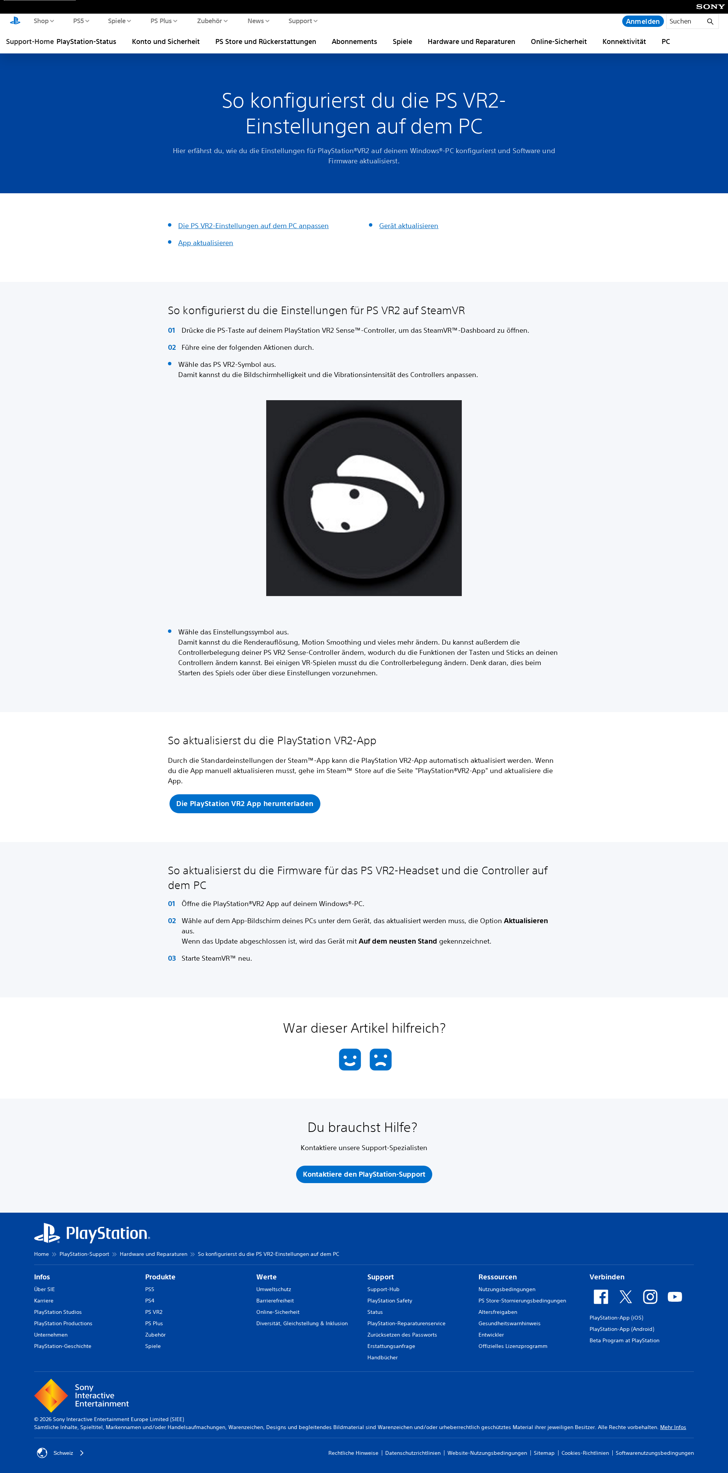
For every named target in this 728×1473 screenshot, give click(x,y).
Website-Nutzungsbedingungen (487, 1453)
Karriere (43, 1300)
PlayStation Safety (389, 1300)
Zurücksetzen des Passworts (402, 1334)
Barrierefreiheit (275, 1300)
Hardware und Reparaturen (471, 41)
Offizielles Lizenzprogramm (513, 1346)
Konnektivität (624, 41)
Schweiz (63, 1453)
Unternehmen (50, 1334)
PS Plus (161, 20)
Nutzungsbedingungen (507, 1289)
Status (375, 1312)
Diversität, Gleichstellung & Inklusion (302, 1323)
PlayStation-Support (84, 1254)
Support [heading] (380, 1277)
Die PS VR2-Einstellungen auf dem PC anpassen (253, 225)
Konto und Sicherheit (166, 41)
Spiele (117, 20)
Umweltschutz (273, 1289)
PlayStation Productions (63, 1323)
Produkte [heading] (160, 1277)
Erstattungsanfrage (391, 1346)
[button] (245, 804)
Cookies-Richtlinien (585, 1453)
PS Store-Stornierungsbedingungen (522, 1300)
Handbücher (382, 1357)
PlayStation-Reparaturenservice (406, 1323)
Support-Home (30, 41)
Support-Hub (383, 1289)
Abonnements (354, 41)
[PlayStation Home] (15, 21)
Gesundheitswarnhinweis (510, 1323)
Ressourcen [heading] (498, 1277)
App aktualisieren (205, 242)
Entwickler (491, 1334)
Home (41, 1254)
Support (300, 20)
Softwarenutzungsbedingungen (655, 1453)
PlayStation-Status (86, 41)
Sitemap (544, 1453)
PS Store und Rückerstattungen (265, 41)
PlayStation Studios (58, 1312)
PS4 (149, 1300)
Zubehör (209, 20)
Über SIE (44, 1289)
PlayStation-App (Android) (622, 1329)
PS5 (78, 20)
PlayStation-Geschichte (62, 1346)
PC (666, 41)
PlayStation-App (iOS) (616, 1317)
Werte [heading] (266, 1277)
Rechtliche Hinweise (353, 1453)
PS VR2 (153, 1312)
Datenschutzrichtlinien (413, 1453)
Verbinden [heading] (607, 1277)
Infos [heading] (42, 1277)
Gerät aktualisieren (408, 225)
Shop (41, 20)
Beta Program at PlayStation (624, 1340)
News (255, 20)
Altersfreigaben (498, 1312)
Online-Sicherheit (559, 41)
